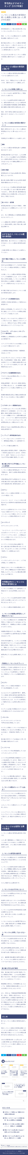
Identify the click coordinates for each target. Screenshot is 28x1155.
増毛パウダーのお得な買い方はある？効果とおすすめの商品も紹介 (14, 1131)
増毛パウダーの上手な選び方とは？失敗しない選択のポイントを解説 (14, 1137)
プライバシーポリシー (11, 1151)
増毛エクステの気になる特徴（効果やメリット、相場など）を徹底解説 (14, 1125)
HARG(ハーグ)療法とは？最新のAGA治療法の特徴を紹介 (14, 1113)
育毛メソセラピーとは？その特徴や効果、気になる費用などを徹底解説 (14, 1119)
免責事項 (19, 1151)
